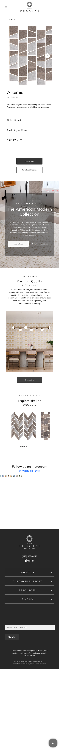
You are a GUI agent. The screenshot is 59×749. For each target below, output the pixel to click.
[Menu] (5, 7)
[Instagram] (29, 560)
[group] (29, 429)
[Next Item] (47, 55)
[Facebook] (26, 560)
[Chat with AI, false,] (53, 743)
